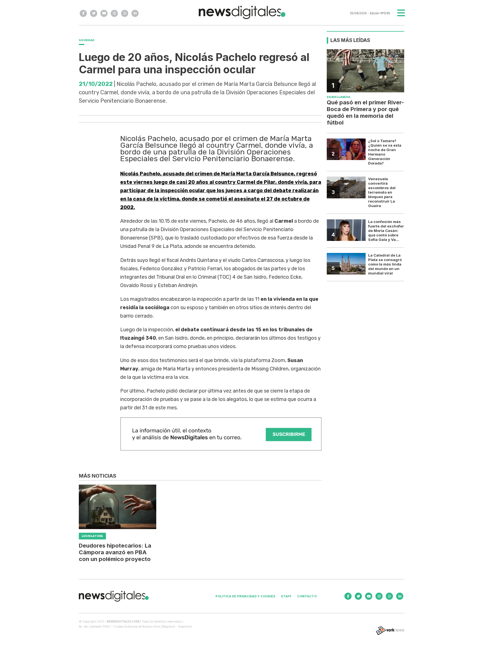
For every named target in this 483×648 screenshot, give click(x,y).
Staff (286, 596)
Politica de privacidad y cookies (245, 596)
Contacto (307, 596)
